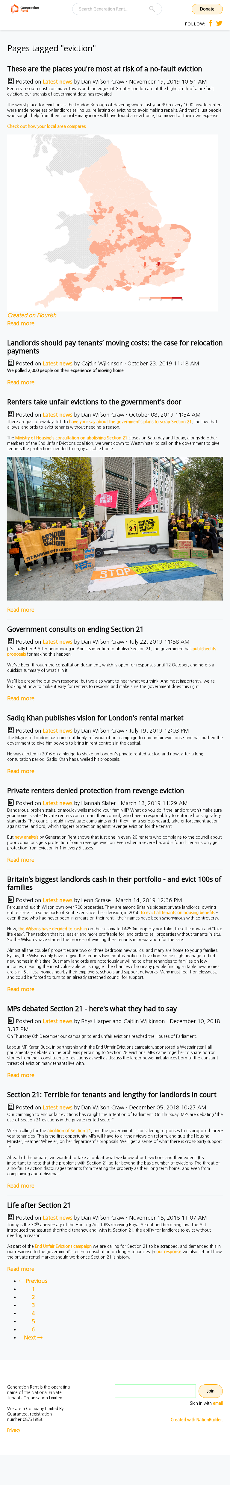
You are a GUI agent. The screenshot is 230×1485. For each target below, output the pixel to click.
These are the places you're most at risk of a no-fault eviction (104, 68)
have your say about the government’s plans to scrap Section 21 (130, 422)
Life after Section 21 (39, 1205)
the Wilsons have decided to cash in (52, 929)
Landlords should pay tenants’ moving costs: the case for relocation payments (115, 347)
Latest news (57, 81)
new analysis (26, 837)
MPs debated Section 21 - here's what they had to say (92, 1008)
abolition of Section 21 (69, 1131)
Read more (20, 323)
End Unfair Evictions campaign (63, 1246)
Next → (33, 1337)
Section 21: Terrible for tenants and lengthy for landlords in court (112, 1094)
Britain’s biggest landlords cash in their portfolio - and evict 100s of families (114, 883)
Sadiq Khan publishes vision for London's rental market (95, 717)
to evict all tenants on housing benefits (178, 913)
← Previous (33, 1281)
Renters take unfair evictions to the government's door (94, 401)
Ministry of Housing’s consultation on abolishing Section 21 (71, 438)
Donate (207, 9)
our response (168, 1252)
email (218, 1403)
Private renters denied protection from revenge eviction (95, 790)
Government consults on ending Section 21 (75, 629)
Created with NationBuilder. (197, 1420)
